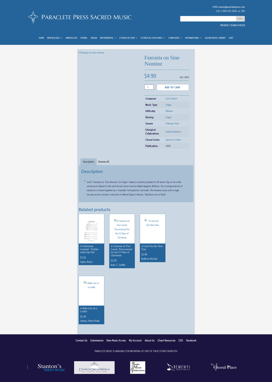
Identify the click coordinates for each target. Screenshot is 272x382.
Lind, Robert (171, 98)
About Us (149, 340)
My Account (135, 340)
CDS (180, 340)
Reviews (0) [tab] (103, 161)
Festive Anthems (173, 131)
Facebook (191, 340)
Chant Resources (166, 340)
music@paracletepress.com (232, 6)
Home (41, 38)
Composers (173, 38)
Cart (231, 38)
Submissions (96, 340)
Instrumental (106, 38)
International (192, 38)
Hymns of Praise (173, 139)
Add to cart (173, 87)
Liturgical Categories (151, 38)
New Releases (53, 38)
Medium (169, 111)
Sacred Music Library (215, 38)
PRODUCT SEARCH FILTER (232, 25)
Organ (94, 38)
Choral (83, 38)
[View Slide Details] (51, 374)
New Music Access (116, 340)
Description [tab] (88, 161)
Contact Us (81, 340)
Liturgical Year (127, 38)
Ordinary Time (172, 123)
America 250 (71, 38)
